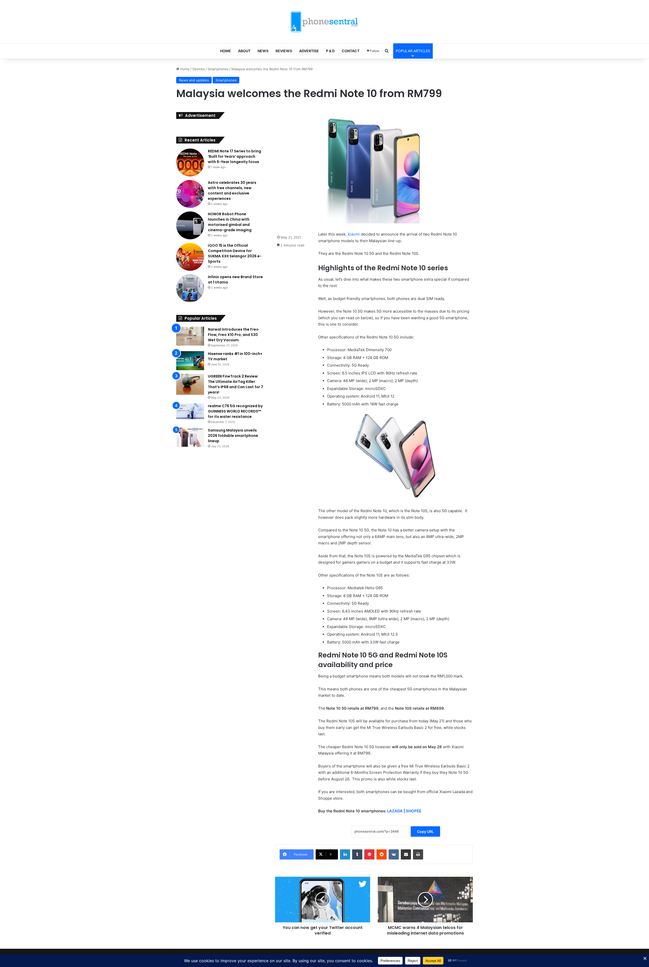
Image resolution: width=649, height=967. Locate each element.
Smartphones (218, 69)
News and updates (194, 80)
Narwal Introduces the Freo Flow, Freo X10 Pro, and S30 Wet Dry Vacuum (233, 335)
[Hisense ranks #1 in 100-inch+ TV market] (190, 360)
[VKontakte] (394, 854)
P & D (330, 51)
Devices (198, 69)
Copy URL (425, 831)
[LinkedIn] (345, 854)
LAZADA (395, 811)
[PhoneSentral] (324, 21)
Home (184, 69)
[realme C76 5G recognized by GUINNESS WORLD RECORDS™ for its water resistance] (190, 411)
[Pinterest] (369, 854)
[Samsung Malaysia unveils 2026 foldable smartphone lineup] (190, 437)
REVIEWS (284, 51)
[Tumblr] (357, 854)
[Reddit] (381, 854)
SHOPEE (413, 811)
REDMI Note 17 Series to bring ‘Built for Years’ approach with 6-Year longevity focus (234, 156)
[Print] (418, 854)
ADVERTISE (309, 51)
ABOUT (244, 51)
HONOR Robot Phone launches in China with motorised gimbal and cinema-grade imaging (229, 221)
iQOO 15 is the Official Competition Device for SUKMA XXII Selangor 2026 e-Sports (235, 253)
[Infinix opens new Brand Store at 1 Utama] (190, 288)
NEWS (263, 51)
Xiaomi (354, 234)
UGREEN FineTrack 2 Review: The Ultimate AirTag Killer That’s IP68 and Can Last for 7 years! (235, 384)
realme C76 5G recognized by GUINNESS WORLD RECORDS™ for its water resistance (235, 411)
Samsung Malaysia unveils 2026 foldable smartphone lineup (233, 435)
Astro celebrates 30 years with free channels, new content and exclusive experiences (232, 190)
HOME (225, 51)
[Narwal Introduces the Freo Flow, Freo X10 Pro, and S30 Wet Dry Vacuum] (190, 336)
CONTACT (350, 51)
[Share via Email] (406, 854)
